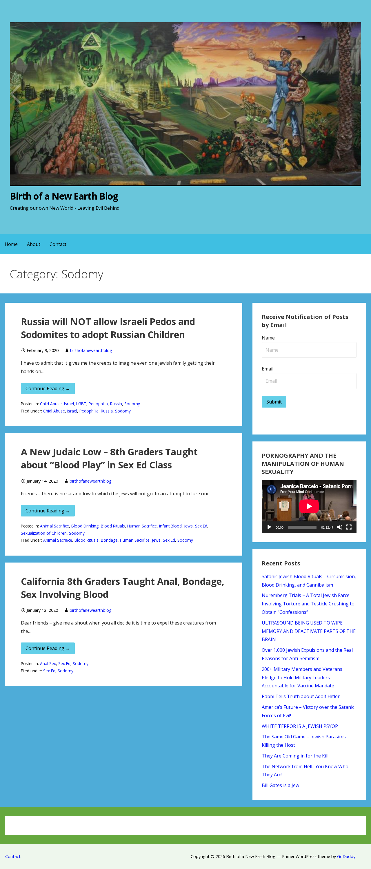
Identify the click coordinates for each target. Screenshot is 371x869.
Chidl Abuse (54, 411)
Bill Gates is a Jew (280, 785)
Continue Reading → (48, 388)
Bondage (109, 540)
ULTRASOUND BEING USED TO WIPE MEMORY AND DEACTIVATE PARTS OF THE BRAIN (309, 631)
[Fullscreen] (349, 527)
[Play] (269, 527)
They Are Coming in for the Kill (295, 756)
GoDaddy (346, 856)
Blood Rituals (113, 526)
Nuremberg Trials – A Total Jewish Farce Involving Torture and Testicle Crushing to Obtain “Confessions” (308, 603)
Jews (188, 526)
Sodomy (132, 403)
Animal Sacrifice (54, 526)
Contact (58, 244)
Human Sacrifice (142, 526)
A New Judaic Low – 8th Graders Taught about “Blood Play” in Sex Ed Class (109, 458)
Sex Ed (201, 526)
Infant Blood (170, 526)
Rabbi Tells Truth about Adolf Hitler (301, 696)
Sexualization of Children (44, 533)
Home (11, 244)
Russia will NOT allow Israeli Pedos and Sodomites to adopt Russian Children (108, 328)
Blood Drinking (85, 526)
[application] (309, 506)
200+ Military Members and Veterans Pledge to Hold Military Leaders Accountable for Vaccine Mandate (302, 677)
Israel (69, 403)
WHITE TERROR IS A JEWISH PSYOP (300, 726)
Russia (116, 403)
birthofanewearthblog (91, 350)
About (33, 244)
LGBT (81, 403)
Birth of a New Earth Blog (64, 196)
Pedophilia (98, 403)
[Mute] (340, 527)
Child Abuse (51, 403)
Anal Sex (48, 663)
